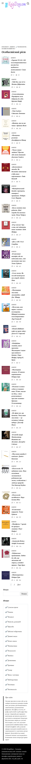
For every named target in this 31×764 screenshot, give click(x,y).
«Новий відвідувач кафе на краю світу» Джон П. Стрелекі (19, 331)
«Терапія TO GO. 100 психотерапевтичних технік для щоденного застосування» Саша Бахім (18, 66)
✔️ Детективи (10, 660)
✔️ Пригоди (9, 627)
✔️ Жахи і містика (12, 675)
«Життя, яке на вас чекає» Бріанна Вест (19, 124)
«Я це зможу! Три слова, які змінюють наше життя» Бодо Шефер (19, 228)
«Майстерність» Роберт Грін (18, 576)
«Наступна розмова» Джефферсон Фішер (19, 137)
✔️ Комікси (9, 656)
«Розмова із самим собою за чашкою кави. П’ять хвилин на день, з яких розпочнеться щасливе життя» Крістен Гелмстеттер (19, 395)
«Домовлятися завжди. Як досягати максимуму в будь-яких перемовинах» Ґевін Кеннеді (19, 173)
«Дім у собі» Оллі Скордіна (18, 243)
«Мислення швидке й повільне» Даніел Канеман (19, 456)
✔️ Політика (10, 684)
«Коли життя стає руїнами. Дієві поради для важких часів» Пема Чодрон (19, 211)
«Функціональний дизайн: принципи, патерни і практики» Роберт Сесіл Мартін (18, 193)
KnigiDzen (5, 47)
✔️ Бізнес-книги (11, 641)
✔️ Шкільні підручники (13, 631)
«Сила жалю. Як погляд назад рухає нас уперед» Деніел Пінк (18, 276)
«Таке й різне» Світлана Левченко (18, 112)
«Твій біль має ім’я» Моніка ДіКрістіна (18, 83)
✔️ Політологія (10, 689)
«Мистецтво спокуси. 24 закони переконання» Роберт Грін (18, 373)
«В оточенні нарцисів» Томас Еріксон (17, 512)
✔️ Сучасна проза (11, 607)
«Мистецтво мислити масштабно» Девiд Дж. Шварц (18, 293)
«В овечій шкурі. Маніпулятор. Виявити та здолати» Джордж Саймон (18, 439)
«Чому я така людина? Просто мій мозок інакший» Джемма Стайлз (19, 153)
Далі (19, 585)
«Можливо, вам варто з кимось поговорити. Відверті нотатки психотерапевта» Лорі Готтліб (18, 313)
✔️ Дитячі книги (11, 636)
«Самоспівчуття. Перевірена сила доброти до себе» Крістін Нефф (18, 97)
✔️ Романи (9, 612)
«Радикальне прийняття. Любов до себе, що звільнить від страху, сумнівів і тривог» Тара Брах (18, 559)
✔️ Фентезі (9, 617)
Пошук (6, 590)
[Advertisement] (15, 25)
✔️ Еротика (9, 665)
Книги (12, 47)
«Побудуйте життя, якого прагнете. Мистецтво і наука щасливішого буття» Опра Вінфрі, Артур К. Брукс (18, 351)
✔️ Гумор (8, 670)
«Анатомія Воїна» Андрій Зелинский (18, 542)
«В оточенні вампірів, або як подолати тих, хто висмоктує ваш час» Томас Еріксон (19, 258)
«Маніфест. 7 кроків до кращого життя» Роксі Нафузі (19, 527)
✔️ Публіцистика (11, 680)
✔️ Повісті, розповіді (13, 622)
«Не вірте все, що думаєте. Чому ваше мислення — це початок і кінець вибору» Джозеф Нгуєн (19, 419)
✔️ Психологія (21, 47)
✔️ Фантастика (11, 646)
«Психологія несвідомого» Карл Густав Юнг (18, 497)
